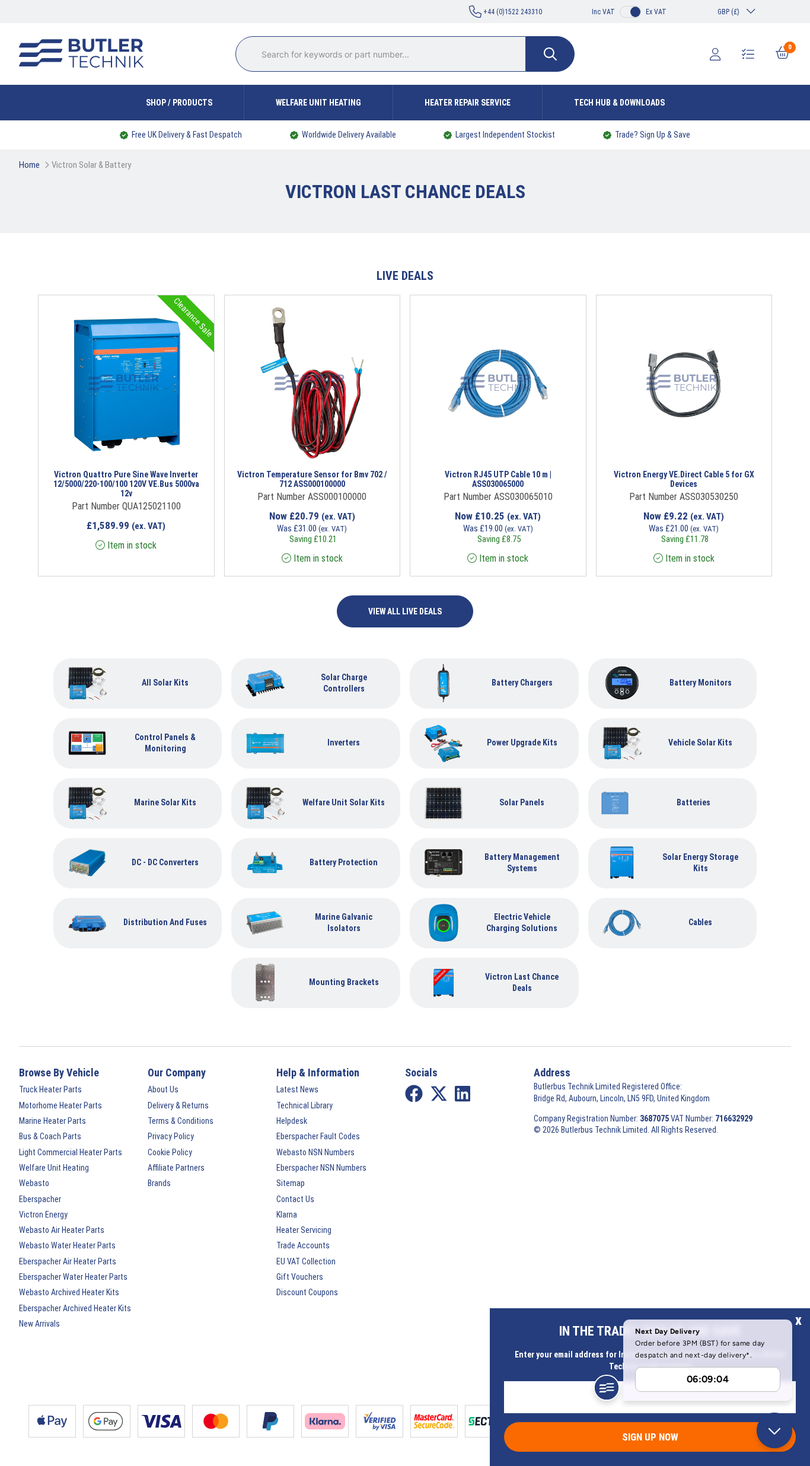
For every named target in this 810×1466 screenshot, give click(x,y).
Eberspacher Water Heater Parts (73, 1277)
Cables (700, 922)
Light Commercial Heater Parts (70, 1152)
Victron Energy (43, 1214)
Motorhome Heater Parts (60, 1105)
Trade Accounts (303, 1245)
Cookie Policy (170, 1152)
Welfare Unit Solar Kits (343, 802)
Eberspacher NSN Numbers (321, 1167)
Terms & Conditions (180, 1121)
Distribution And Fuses (165, 922)
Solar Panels (521, 802)
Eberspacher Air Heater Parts (67, 1261)
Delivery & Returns (178, 1105)
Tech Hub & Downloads (619, 102)
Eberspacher (40, 1199)
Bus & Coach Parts (50, 1136)
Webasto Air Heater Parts (61, 1230)
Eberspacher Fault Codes (318, 1136)
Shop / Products (179, 102)
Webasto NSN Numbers (315, 1152)
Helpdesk (291, 1121)
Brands (159, 1183)
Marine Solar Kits (165, 802)
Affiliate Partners (176, 1167)
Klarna (286, 1214)
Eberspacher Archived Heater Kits (75, 1308)
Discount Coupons (307, 1292)
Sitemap (290, 1183)
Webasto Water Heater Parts (67, 1245)
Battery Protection (344, 862)
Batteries (693, 802)
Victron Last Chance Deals (522, 982)
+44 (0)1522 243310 (511, 12)
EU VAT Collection (306, 1261)
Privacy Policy (171, 1136)
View (112, 443)
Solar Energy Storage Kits (700, 862)
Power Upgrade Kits (522, 742)
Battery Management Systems (522, 862)
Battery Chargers (522, 682)
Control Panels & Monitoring (165, 742)
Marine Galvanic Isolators (343, 922)
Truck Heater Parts (50, 1089)
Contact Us (295, 1199)
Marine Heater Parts (52, 1121)
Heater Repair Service (468, 102)
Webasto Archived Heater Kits (69, 1292)
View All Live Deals (405, 611)
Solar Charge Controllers (344, 683)
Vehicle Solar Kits (700, 742)
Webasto (34, 1183)
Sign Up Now (650, 1437)
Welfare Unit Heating (318, 102)
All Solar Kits (165, 682)
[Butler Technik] (86, 54)
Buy (164, 443)
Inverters (343, 742)
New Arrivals (39, 1323)
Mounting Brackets (344, 982)
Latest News (297, 1089)
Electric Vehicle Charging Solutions (521, 922)
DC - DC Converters (165, 862)
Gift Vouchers (299, 1277)
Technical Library (304, 1105)
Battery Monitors (700, 682)
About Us (163, 1089)
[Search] (550, 54)
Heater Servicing (303, 1230)
